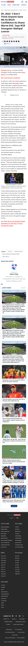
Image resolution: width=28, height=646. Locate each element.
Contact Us (6, 619)
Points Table (15, 5)
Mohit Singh (7, 35)
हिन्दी (17, 518)
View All (23, 287)
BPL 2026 (17, 567)
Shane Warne (5, 256)
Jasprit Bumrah (18, 542)
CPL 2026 (17, 560)
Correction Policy (21, 632)
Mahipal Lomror (6, 70)
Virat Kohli (17, 533)
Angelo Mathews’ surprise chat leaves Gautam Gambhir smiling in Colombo (13, 481)
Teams (9, 5)
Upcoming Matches (5, 594)
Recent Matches (4, 591)
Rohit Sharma (18, 531)
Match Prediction (4, 596)
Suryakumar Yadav (19, 544)
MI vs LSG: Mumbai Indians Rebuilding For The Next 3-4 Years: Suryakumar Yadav (13, 223)
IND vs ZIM (3, 573)
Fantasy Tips (3, 598)
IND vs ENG (3, 562)
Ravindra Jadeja (18, 540)
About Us (14, 619)
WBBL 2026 (17, 573)
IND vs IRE (3, 576)
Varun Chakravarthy (19, 547)
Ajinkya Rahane (18, 538)
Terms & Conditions (21, 637)
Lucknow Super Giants (5, 544)
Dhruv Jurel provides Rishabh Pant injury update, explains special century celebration (14, 420)
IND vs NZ (3, 565)
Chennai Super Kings (5, 531)
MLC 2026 (17, 569)
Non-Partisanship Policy (10, 632)
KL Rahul (17, 527)
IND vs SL (3, 569)
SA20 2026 (17, 571)
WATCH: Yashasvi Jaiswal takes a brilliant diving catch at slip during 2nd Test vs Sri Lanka (14, 461)
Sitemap (8, 624)
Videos (2, 603)
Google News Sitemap (18, 624)
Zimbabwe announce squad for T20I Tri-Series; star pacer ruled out (14, 380)
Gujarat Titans (4, 547)
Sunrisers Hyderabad (5, 542)
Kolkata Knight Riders (5, 527)
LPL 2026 (17, 565)
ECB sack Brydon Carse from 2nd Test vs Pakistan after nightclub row (14, 400)
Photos (2, 605)
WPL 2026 (17, 556)
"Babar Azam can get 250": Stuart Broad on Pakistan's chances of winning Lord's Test (14, 440)
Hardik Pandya (18, 535)
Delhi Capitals (3, 533)
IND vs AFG (3, 556)
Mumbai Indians (4, 529)
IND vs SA (3, 567)
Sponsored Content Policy (10, 637)
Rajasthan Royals (4, 538)
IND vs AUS (3, 558)
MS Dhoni (17, 529)
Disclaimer (22, 619)
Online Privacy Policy (21, 621)
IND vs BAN (3, 560)
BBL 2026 (17, 558)
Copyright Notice (8, 621)
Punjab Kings (3, 535)
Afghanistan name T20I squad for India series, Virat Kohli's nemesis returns (14, 501)
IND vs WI (3, 571)
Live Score (3, 585)
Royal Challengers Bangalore (6, 540)
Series (2, 589)
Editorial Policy (9, 629)
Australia (15, 83)
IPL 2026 (3, 5)
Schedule (23, 5)
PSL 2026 (17, 562)
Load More (14, 506)
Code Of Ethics (15, 635)
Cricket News (3, 600)
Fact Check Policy (18, 629)
